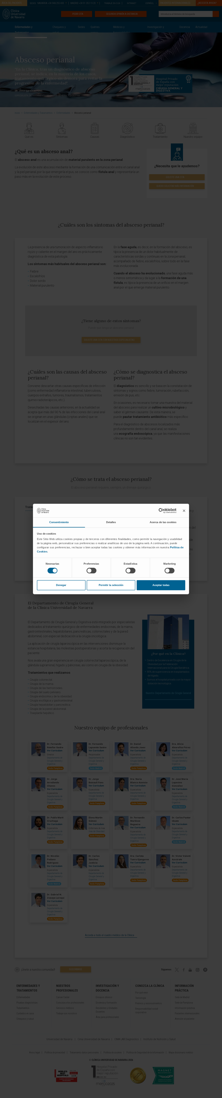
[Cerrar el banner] (184, 510)
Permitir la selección (111, 585)
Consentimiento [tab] (59, 522)
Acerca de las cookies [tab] (163, 522)
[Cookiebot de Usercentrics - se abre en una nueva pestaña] (161, 510)
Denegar (61, 585)
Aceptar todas (160, 585)
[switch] (91, 570)
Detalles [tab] (111, 522)
